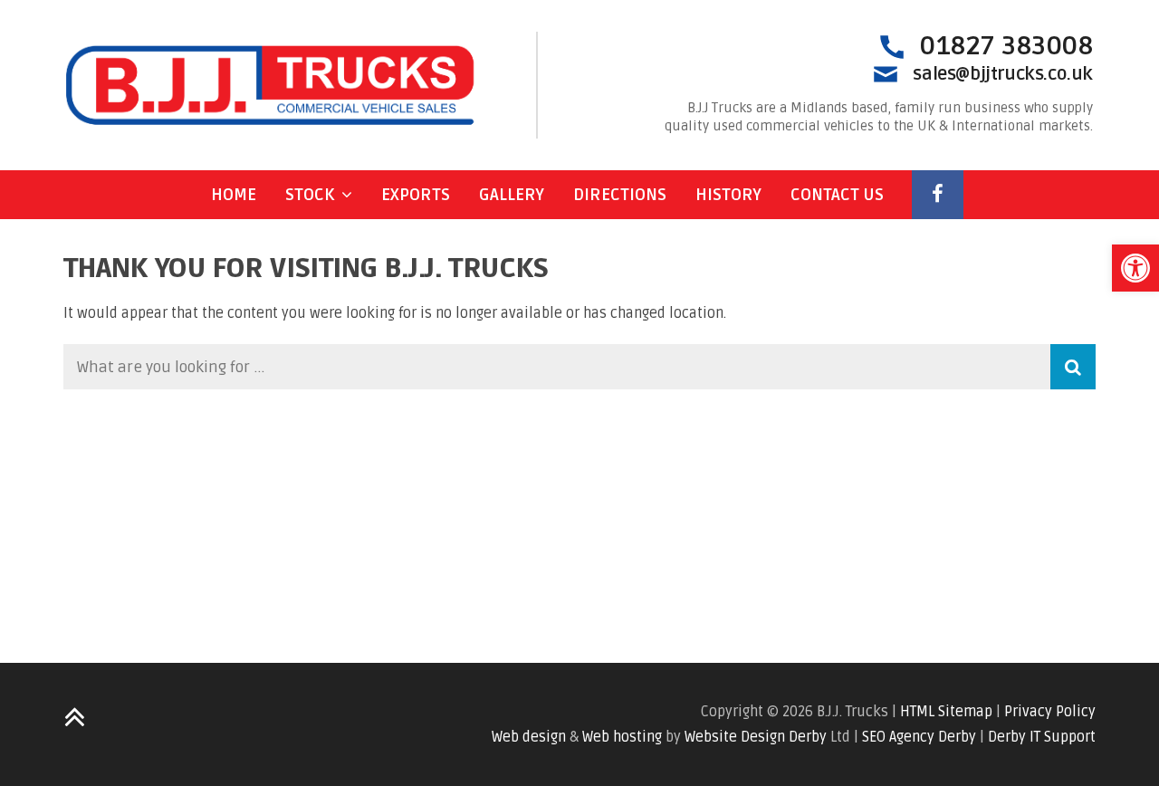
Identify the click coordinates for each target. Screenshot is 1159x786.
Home (233, 195)
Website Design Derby (756, 737)
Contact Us (837, 195)
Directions (619, 195)
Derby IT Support (1042, 737)
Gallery (511, 195)
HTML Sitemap (946, 712)
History (728, 195)
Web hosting (622, 737)
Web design (529, 737)
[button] (1135, 268)
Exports (415, 195)
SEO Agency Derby (919, 737)
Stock (309, 195)
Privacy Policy (1050, 712)
